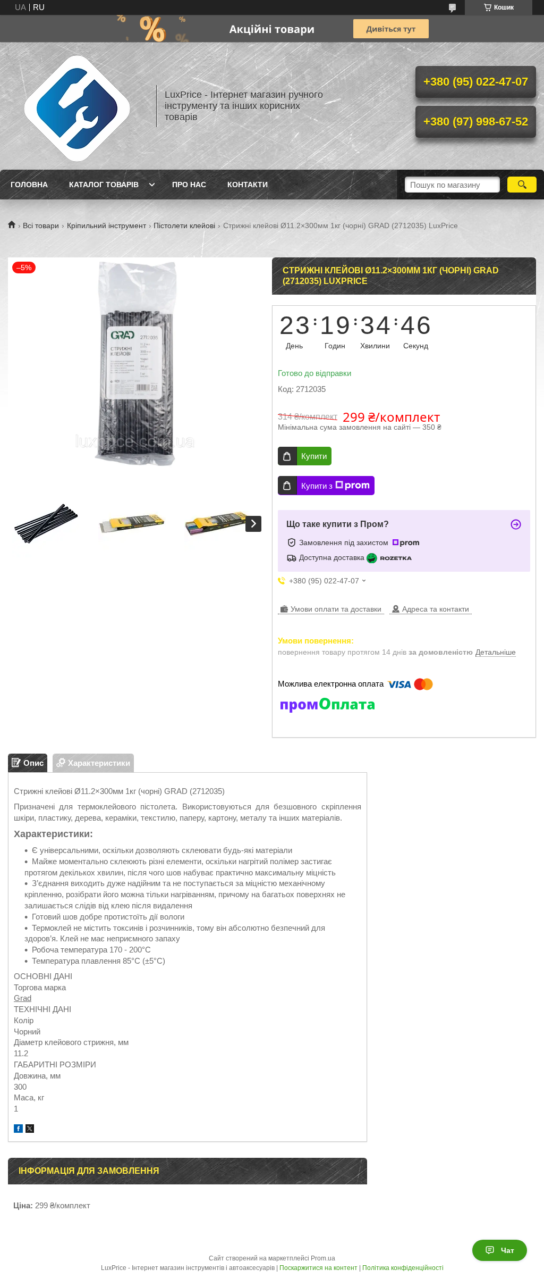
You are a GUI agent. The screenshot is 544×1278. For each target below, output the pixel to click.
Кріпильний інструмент (106, 225)
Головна (29, 184)
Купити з (317, 485)
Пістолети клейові (184, 225)
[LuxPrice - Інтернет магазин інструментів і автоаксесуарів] (77, 106)
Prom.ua (323, 1258)
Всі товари (41, 225)
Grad (22, 998)
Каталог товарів (104, 184)
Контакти (247, 184)
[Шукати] (522, 185)
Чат (507, 1250)
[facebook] (18, 1129)
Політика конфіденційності (403, 1268)
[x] (30, 1129)
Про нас (189, 184)
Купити (314, 456)
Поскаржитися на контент (318, 1268)
